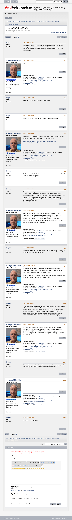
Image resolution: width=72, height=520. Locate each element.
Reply (59, 37)
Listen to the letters (16, 490)
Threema (25, 83)
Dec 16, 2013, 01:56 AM (28, 210)
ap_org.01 (40, 79)
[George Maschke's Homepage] (7, 90)
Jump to (42, 444)
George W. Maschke (13, 60)
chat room (41, 77)
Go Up (7, 434)
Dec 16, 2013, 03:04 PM (28, 362)
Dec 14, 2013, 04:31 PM (28, 42)
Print (64, 37)
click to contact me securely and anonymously (40, 80)
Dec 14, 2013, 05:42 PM (28, 97)
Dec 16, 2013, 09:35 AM (28, 247)
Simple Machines (16, 518)
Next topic (63, 32)
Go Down (8, 37)
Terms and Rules (59, 518)
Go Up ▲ (66, 518)
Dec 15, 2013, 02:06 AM (28, 133)
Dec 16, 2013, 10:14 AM (29, 265)
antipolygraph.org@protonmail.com (36, 82)
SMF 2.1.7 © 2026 (8, 518)
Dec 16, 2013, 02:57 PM (28, 324)
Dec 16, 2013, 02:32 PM (28, 303)
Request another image (28, 490)
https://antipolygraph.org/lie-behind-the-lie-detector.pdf (39, 142)
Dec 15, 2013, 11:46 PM (28, 189)
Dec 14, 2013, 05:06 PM (28, 60)
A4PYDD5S (31, 83)
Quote (63, 53)
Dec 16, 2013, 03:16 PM (28, 380)
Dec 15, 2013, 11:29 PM (28, 171)
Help (52, 518)
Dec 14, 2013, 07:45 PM (28, 115)
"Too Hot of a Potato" (39, 85)
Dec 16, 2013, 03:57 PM (28, 417)
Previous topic (54, 32)
